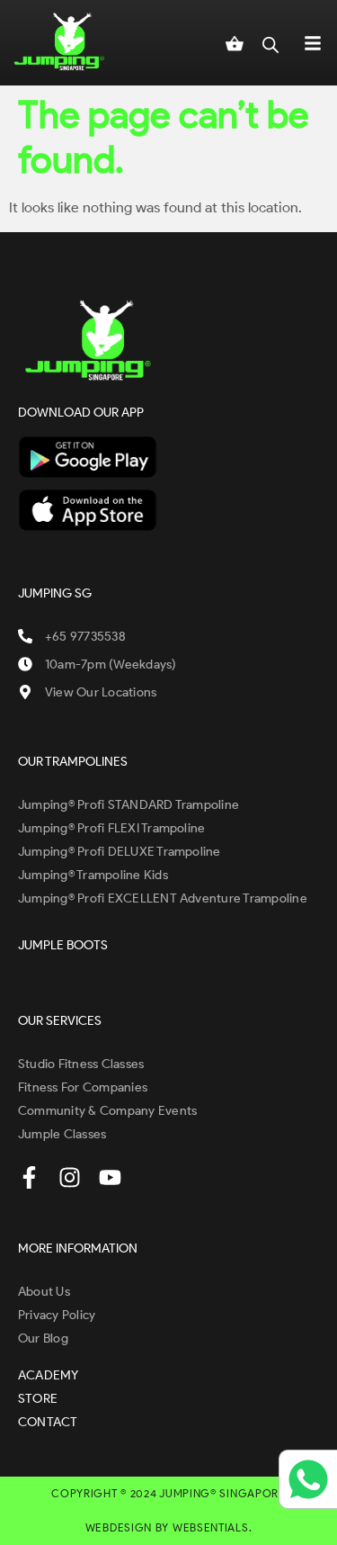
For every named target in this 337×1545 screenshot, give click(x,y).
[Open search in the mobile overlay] (270, 42)
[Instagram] (69, 1177)
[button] (312, 42)
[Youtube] (110, 1177)
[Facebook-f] (29, 1177)
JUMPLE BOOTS (63, 945)
